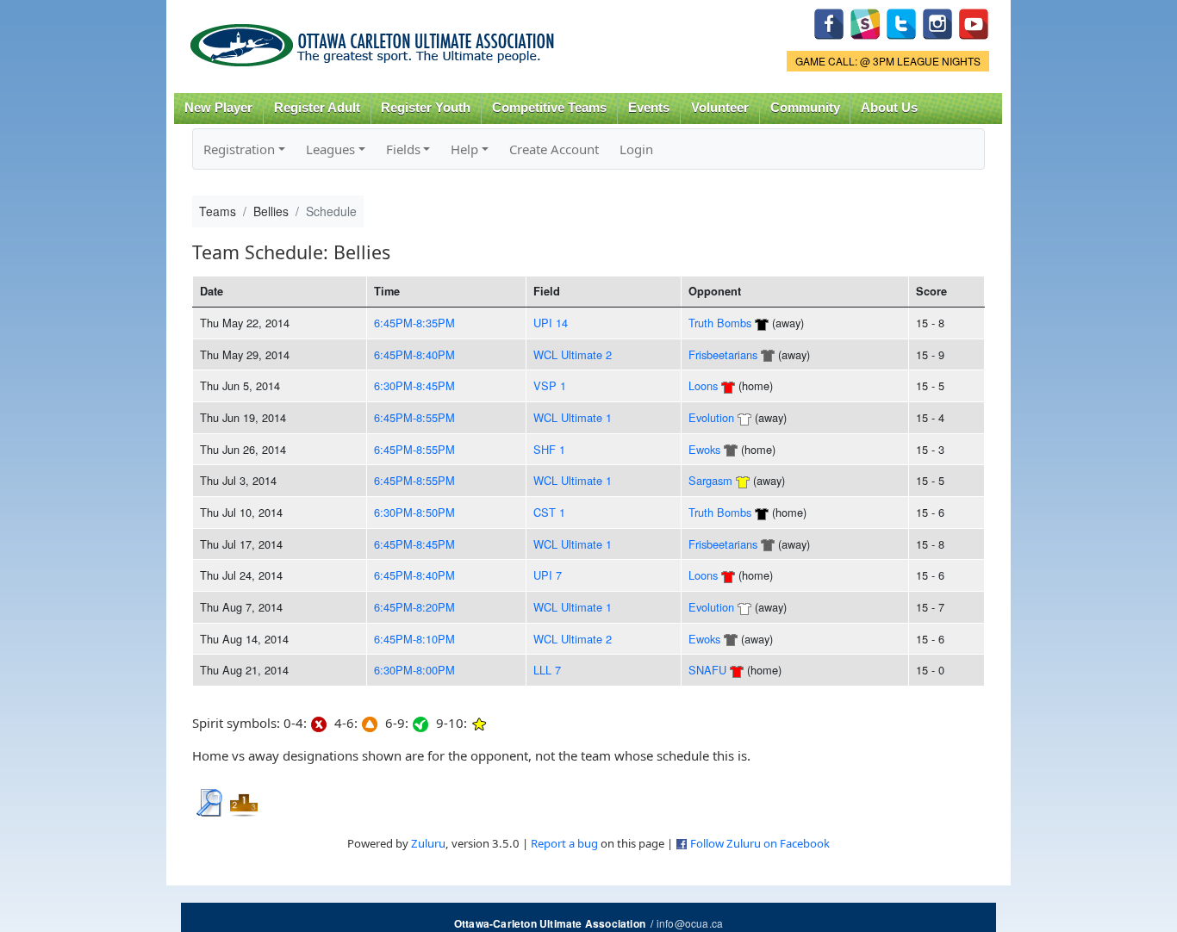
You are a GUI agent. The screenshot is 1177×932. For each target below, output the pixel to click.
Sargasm (710, 480)
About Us (889, 108)
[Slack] (865, 22)
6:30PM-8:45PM (414, 385)
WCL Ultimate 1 (572, 417)
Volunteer (720, 108)
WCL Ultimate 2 (572, 354)
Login (636, 149)
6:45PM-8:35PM (414, 322)
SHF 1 (549, 449)
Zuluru (428, 843)
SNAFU (707, 670)
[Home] (375, 39)
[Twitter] (901, 22)
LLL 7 (547, 670)
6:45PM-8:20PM (414, 607)
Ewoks (704, 449)
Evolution (711, 417)
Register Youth (425, 108)
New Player (218, 108)
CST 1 (549, 512)
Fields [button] (403, 149)
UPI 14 (550, 322)
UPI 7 (547, 575)
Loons (703, 385)
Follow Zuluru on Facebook (760, 843)
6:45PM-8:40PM (414, 354)
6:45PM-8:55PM (414, 417)
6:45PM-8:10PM (414, 639)
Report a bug (564, 843)
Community (805, 108)
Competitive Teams (549, 108)
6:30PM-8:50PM (414, 512)
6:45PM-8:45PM (414, 544)
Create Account (554, 149)
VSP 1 (549, 385)
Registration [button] (239, 149)
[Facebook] (828, 22)
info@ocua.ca (690, 923)
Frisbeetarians (722, 354)
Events (648, 108)
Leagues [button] (330, 149)
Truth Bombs (719, 322)
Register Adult (317, 108)
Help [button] (464, 149)
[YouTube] (973, 22)
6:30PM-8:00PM (414, 670)
